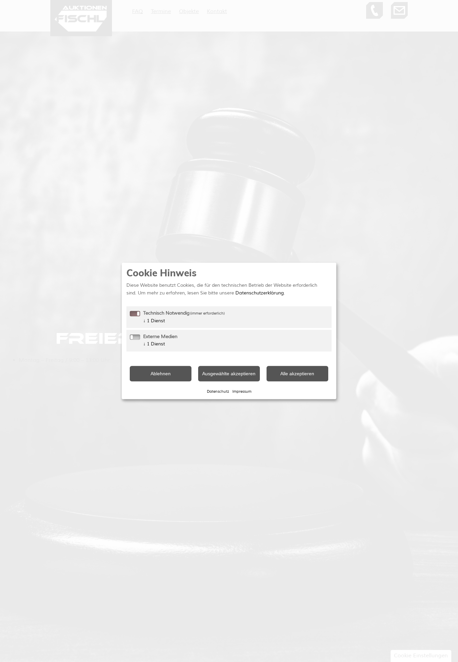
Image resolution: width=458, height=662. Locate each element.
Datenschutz (218, 391)
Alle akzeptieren (297, 373)
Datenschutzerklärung (259, 293)
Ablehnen (161, 373)
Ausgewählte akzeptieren (228, 373)
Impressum (241, 391)
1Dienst (154, 321)
